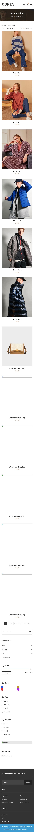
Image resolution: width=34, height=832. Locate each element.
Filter (6, 673)
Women (4, 649)
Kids (3, 654)
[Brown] (18, 687)
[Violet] (18, 689)
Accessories (6, 658)
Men (3, 645)
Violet (5, 712)
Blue (5, 701)
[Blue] (2, 687)
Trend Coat (17, 73)
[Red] (2, 689)
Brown (6, 705)
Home (12, 16)
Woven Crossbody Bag (17, 368)
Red (5, 708)
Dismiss (24, 829)
